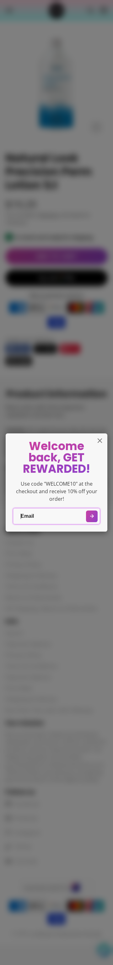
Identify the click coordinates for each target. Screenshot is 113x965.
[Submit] (92, 516)
